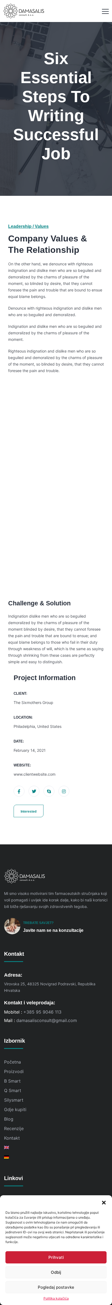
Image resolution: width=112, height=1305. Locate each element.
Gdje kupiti (15, 1109)
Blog (8, 1119)
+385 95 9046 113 (42, 1012)
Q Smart (12, 1090)
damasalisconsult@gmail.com (46, 1020)
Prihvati (56, 1257)
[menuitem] (56, 1147)
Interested (28, 811)
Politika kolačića (56, 1298)
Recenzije (14, 1128)
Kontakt (12, 1138)
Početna (12, 1062)
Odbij (56, 1272)
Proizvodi (14, 1071)
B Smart (12, 1081)
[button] (104, 1202)
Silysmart (13, 1100)
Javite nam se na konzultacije (53, 930)
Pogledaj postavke (56, 1287)
